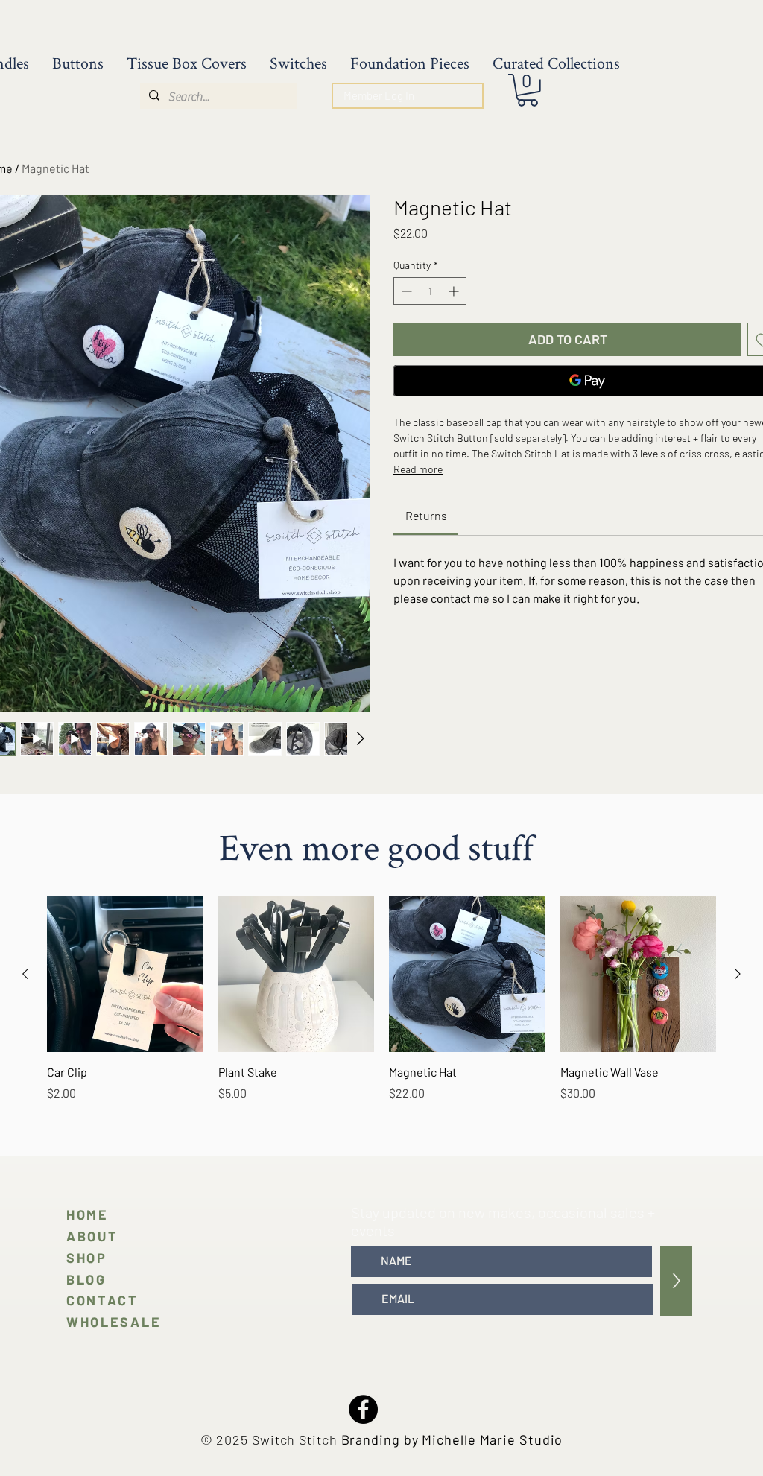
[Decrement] (405, 291)
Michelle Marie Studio (492, 1439)
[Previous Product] (25, 974)
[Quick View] (125, 974)
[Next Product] (738, 974)
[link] (426, 515)
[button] (527, 90)
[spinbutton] (430, 291)
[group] (381, 1007)
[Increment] (455, 291)
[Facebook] (363, 1409)
